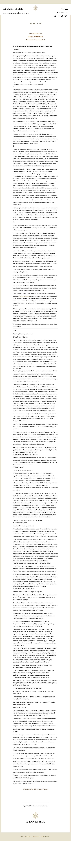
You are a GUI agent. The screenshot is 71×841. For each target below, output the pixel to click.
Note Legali (27, 836)
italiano (61, 13)
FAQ (22, 836)
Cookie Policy (35, 836)
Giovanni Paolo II (10, 13)
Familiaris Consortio (24, 296)
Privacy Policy (45, 836)
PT (40, 24)
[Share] (66, 16)
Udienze (22, 13)
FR (34, 24)
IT (37, 24)
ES (31, 24)
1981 (27, 13)
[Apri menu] (66, 8)
